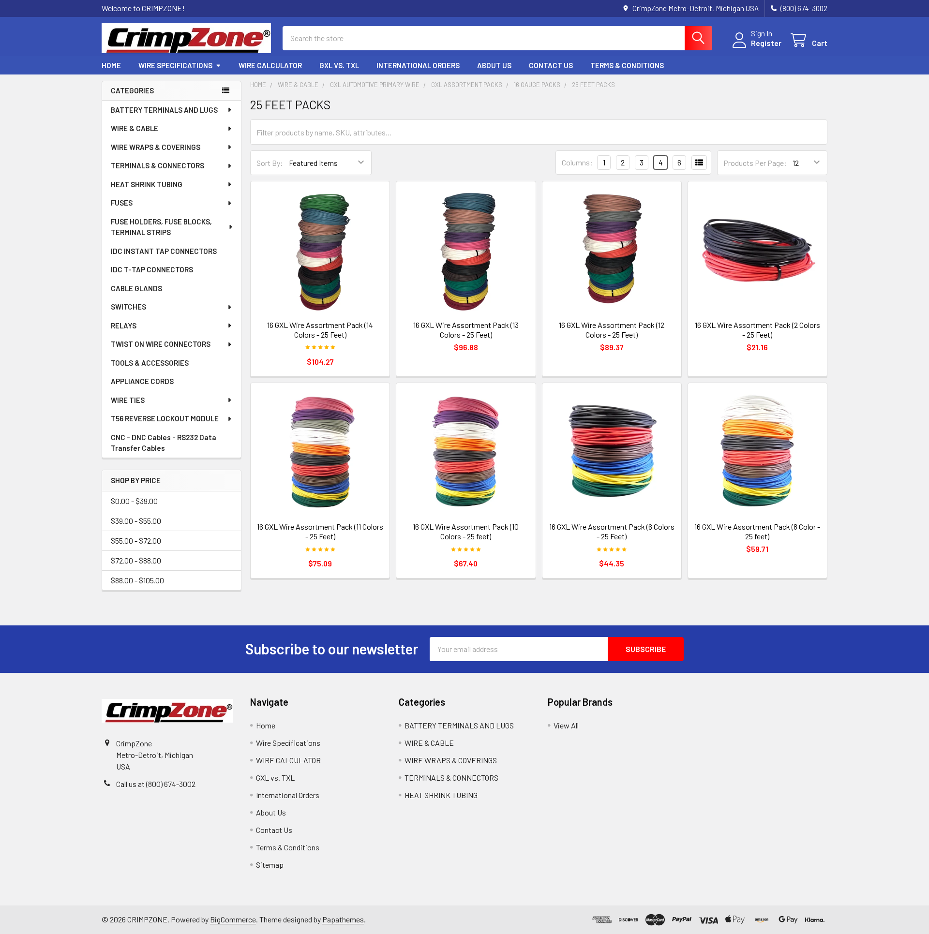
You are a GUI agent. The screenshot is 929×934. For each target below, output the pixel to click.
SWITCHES (128, 306)
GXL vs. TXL (339, 65)
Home (111, 65)
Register (766, 42)
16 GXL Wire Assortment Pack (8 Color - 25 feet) (757, 531)
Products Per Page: (755, 162)
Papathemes (343, 919)
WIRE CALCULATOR (270, 65)
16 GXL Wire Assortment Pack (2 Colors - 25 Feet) (757, 329)
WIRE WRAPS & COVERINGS (155, 147)
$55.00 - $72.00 (136, 540)
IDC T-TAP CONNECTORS (152, 269)
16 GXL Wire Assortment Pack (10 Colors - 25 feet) (466, 531)
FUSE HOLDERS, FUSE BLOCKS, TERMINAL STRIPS (161, 227)
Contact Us (551, 65)
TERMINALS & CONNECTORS (157, 165)
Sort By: (269, 162)
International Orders (418, 65)
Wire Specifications (175, 65)
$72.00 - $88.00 (136, 560)
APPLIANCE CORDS (142, 381)
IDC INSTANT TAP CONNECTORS (164, 251)
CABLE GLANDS (136, 288)
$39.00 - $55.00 (136, 520)
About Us (494, 65)
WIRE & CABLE (134, 128)
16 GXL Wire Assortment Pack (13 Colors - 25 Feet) (466, 329)
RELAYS (123, 325)
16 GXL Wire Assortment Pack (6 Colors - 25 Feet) (611, 531)
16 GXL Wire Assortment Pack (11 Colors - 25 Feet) (320, 531)
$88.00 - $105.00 (137, 580)
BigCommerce (233, 919)
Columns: (577, 162)
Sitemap (270, 864)
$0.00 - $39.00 (134, 500)
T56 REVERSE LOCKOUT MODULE (165, 418)
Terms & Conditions (627, 65)
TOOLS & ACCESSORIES (150, 362)
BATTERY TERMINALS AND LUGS (164, 109)
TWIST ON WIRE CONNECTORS (160, 344)
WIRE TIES (128, 400)
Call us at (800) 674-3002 (155, 783)
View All (566, 725)
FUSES (122, 202)
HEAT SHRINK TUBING (146, 184)
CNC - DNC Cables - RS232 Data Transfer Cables (163, 443)
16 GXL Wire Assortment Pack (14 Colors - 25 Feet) (320, 329)
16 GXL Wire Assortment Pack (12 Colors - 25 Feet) (611, 329)
